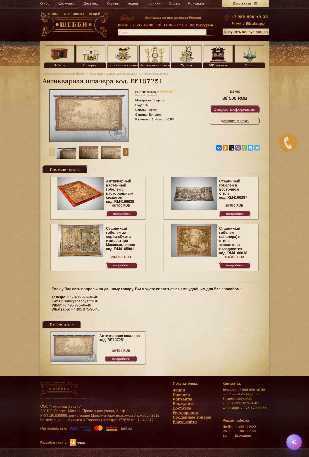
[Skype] (250, 148)
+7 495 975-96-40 (84, 297)
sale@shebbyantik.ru (81, 301)
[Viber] (238, 148)
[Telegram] (257, 148)
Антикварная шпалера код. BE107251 (119, 338)
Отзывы (113, 3)
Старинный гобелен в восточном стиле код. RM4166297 (233, 189)
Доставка (91, 3)
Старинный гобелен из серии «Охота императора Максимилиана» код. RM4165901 (120, 239)
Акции (133, 3)
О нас (44, 3)
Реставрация (185, 413)
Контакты (196, 3)
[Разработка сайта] (77, 442)
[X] (231, 148)
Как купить (66, 3)
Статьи (174, 3)
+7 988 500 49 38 (250, 17)
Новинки (153, 3)
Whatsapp (255, 24)
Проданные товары (192, 417)
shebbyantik (242, 398)
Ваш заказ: (245, 3)
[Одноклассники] (225, 148)
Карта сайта (185, 422)
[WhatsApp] (244, 148)
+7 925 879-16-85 (245, 403)
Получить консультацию (246, 32)
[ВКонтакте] (219, 148)
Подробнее (122, 213)
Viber (237, 23)
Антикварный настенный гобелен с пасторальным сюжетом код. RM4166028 (120, 191)
